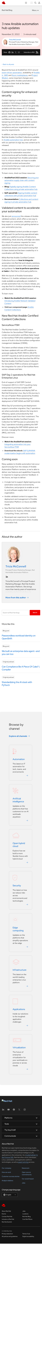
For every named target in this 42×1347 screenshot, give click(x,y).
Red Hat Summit (7, 1222)
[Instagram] (24, 1110)
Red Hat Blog (7, 10)
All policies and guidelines (9, 1236)
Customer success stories (10, 1176)
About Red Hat (6, 1211)
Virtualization (19, 1047)
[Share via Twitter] (15, 52)
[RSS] (37, 52)
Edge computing (18, 929)
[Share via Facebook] (9, 52)
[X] (19, 1110)
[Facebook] (14, 1110)
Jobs (23, 1183)
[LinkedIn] (3, 1110)
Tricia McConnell (15, 40)
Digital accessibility (28, 1236)
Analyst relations (7, 1181)
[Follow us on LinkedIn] (6, 576)
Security (17, 885)
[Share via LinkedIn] (12, 52)
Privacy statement (7, 1234)
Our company (6, 1168)
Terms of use (26, 1234)
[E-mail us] (18, 52)
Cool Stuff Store (27, 1219)
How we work (6, 1172)
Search (35, 612)
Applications (19, 1009)
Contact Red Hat (7, 1216)
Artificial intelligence (18, 800)
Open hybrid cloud (19, 845)
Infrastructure (19, 969)
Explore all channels (18, 736)
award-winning (23, 1162)
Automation (19, 759)
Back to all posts (8, 64)
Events (4, 1214)
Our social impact (28, 1179)
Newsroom (25, 1168)
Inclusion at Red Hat (8, 1219)
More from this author (15, 597)
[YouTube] (8, 1110)
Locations (25, 1214)
